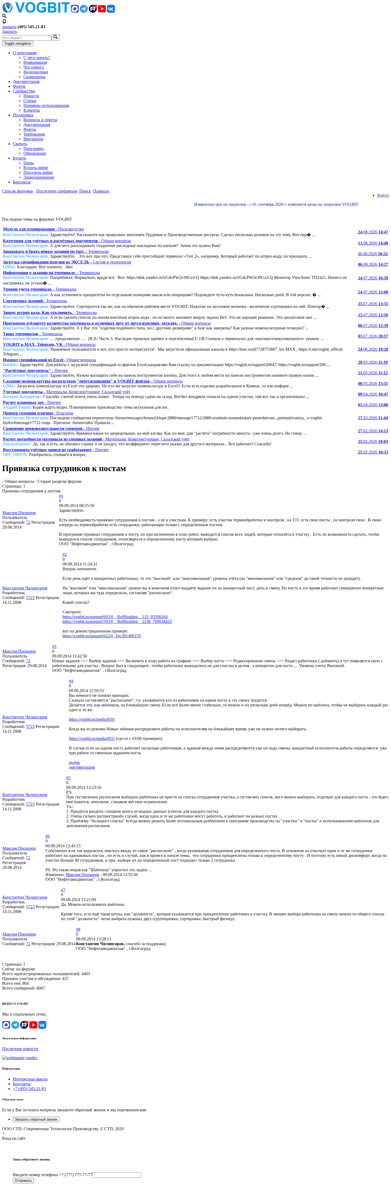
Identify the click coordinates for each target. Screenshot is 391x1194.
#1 (61, 496)
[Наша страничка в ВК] (111, 11)
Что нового (33, 67)
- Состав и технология (67, 262)
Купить (19, 158)
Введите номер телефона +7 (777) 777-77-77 (52, 1174)
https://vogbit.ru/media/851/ (92, 738)
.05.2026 (373, 362)
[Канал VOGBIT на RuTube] (93, 11)
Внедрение (33, 139)
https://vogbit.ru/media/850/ (92, 719)
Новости (31, 96)
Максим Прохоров (19, 512)
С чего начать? (36, 57)
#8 (78, 929)
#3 (54, 646)
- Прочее (35, 370)
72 (28, 522)
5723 (30, 597)
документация (82, 767)
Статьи (29, 100)
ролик (74, 762)
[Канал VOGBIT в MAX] (75, 11)
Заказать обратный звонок (36, 1119)
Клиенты (31, 110)
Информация (35, 62)
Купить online (35, 167)
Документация (26, 81)
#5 (68, 778)
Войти (383, 195)
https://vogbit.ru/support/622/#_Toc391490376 (102, 636)
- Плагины (38, 413)
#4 (71, 681)
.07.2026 (373, 278)
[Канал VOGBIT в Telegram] (84, 11)
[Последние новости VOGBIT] (195, 210)
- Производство (43, 229)
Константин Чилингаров (24, 588)
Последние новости (20, 1048)
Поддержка (23, 115)
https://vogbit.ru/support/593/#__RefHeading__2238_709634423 (117, 621)
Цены (28, 163)
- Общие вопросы (67, 240)
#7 (63, 890)
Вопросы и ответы (40, 120)
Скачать (20, 143)
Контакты (22, 182)
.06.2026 (373, 349)
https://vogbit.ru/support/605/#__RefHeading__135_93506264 (115, 616)
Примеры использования (46, 105)
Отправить (23, 1181)
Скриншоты (34, 76)
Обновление (34, 153)
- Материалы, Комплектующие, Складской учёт (66, 391)
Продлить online (38, 172)
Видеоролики (35, 72)
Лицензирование (38, 177)
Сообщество (24, 91)
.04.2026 (373, 394)
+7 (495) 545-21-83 (29, 1088)
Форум (19, 86)
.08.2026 (373, 232)
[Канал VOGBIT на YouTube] (102, 11)
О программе (25, 53)
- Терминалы (56, 251)
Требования (34, 134)
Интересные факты (30, 1079)
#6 (47, 836)
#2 (65, 554)
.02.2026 (373, 431)
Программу (33, 148)
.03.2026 (373, 418)
